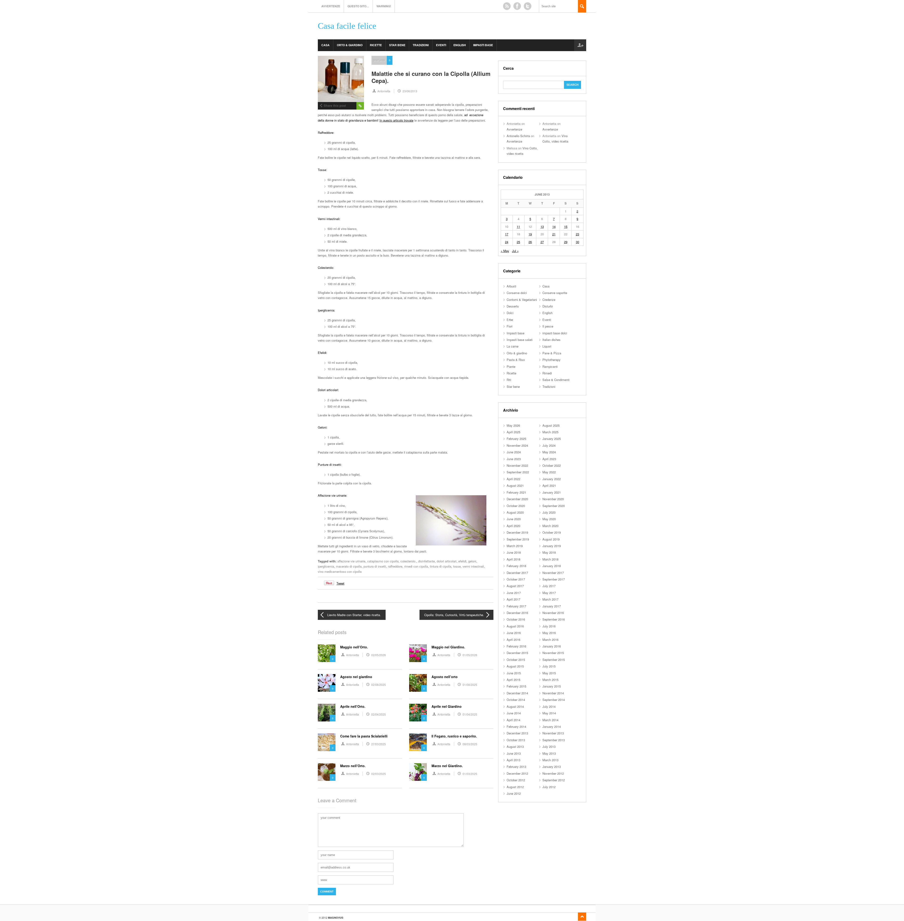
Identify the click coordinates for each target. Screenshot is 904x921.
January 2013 (551, 766)
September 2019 (518, 539)
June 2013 (514, 753)
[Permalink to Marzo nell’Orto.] (326, 772)
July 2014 (549, 706)
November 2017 (553, 572)
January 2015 (551, 686)
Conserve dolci (517, 293)
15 (565, 226)
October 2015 (516, 659)
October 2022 (551, 465)
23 (577, 234)
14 (554, 226)
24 (506, 242)
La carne (512, 346)
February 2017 (516, 606)
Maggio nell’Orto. (354, 647)
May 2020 (549, 519)
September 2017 (553, 579)
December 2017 (517, 572)
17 (506, 234)
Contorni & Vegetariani (522, 299)
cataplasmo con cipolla (383, 561)
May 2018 (549, 552)
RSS (507, 6)
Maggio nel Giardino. (448, 647)
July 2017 (549, 586)
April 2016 (513, 639)
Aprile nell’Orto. (352, 706)
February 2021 (516, 492)
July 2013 (549, 746)
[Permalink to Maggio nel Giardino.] (418, 653)
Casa (325, 45)
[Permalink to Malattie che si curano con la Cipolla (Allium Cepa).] (341, 79)
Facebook (517, 6)
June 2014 (514, 713)
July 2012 (549, 787)
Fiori (510, 326)
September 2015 (553, 659)
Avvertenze (330, 6)
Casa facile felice (347, 26)
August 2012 (515, 787)
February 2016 (516, 646)
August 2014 (515, 706)
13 (542, 226)
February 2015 (516, 686)
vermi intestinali (473, 566)
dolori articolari (446, 561)
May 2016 (549, 632)
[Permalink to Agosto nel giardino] (326, 683)
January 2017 (551, 606)
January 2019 (551, 546)
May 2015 (549, 673)
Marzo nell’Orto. (353, 765)
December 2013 (517, 733)
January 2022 (551, 479)
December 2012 (517, 773)
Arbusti (511, 286)
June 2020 (514, 519)
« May (505, 251)
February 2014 (516, 726)
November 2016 (553, 612)
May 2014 (549, 713)
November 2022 (517, 465)
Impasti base (483, 45)
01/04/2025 (470, 714)
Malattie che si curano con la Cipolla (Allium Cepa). (430, 77)
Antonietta (383, 91)
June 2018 (514, 552)
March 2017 (550, 599)
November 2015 (553, 653)
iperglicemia (326, 566)
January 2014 (551, 726)
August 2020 (515, 512)
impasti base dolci (554, 333)
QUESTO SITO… (358, 6)
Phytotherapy (551, 359)
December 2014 (517, 693)
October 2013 (516, 740)
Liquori (546, 346)
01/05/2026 (470, 655)
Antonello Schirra (518, 136)
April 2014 (513, 720)
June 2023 (514, 459)
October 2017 (516, 579)
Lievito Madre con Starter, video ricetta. (354, 615)
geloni (472, 561)
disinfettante (426, 561)
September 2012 (553, 780)
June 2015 (514, 673)
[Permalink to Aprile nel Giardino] (418, 712)
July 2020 (549, 512)
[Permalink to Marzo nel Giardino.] (418, 772)
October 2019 (551, 532)
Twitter (528, 6)
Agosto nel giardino (356, 676)
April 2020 (513, 526)
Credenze (548, 299)
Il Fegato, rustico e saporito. (454, 736)
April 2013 (513, 760)
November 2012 (553, 773)
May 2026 (513, 425)
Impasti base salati (520, 339)
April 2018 (513, 559)
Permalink (360, 106)
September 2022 (518, 472)
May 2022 (549, 472)
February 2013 (516, 766)
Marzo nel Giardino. (447, 765)
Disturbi (379, 60)
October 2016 (516, 619)
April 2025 (513, 432)
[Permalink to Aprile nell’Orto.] (326, 712)
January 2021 (551, 492)
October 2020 (516, 505)
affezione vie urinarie (351, 561)
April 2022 (513, 479)
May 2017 (549, 592)
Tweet (340, 583)
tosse (457, 566)
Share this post (335, 105)
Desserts (513, 306)
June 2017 (514, 592)
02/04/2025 (378, 714)
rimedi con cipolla (416, 566)
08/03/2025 (470, 744)
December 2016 (517, 612)
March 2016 (550, 639)
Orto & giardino (350, 45)
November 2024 (517, 445)
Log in (580, 45)
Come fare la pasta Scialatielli (363, 736)
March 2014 (550, 720)
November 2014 (553, 693)
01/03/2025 (470, 774)
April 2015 (513, 679)
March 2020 (550, 526)
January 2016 (551, 646)
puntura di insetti (374, 566)
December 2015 (517, 653)
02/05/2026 (378, 655)
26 (530, 242)
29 (565, 242)
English (459, 45)
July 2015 (549, 666)
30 (577, 242)
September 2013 (553, 740)
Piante (511, 366)
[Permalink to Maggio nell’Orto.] (326, 653)
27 (542, 242)
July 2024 (549, 445)
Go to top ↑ (582, 917)
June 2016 (514, 632)
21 (554, 234)
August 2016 (515, 626)
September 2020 (553, 505)
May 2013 (549, 753)
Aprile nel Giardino (447, 706)
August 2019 (551, 539)
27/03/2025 (378, 744)
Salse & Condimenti (555, 379)
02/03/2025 (378, 774)
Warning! (383, 6)
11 (518, 226)
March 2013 (550, 760)
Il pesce (547, 326)
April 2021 (549, 485)
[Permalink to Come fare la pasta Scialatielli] (326, 742)
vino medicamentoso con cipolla (340, 571)
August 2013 (515, 746)
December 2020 (517, 499)
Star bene (397, 45)
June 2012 (514, 793)
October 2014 (516, 699)
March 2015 (550, 679)
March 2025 (550, 432)
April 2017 (513, 599)
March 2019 (515, 546)
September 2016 (553, 619)
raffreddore (395, 566)
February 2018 (516, 566)
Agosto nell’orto (445, 676)
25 (518, 242)
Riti (509, 379)
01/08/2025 (470, 685)
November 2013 (553, 733)
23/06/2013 (410, 91)
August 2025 (551, 425)
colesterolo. (408, 561)
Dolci (510, 313)
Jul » (515, 251)
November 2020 (553, 499)
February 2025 (516, 438)
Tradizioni (421, 45)
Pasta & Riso (516, 359)
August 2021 (515, 485)
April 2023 (549, 459)
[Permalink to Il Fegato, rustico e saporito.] (418, 742)
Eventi (441, 45)
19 (530, 234)
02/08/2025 (378, 685)
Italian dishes (551, 339)
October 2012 (516, 780)
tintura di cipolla (440, 566)
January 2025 (551, 438)
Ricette (376, 45)
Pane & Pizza (551, 353)
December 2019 (517, 532)
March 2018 (550, 559)
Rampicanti (550, 366)
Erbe (510, 319)
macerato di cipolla (349, 566)
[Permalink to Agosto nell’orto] (418, 683)
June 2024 (514, 452)
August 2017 (515, 586)
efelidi (462, 561)
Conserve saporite (554, 293)
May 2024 (549, 452)
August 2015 (515, 666)
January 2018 (551, 566)
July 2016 (549, 626)
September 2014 (553, 699)
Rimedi (547, 373)
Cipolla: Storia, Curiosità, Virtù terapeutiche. (454, 615)
